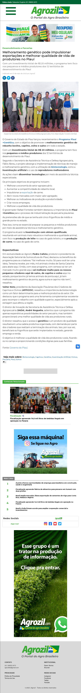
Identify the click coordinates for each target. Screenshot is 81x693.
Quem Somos (48, 665)
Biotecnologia (28, 357)
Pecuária (6, 359)
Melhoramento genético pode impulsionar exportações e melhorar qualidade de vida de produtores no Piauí (39, 55)
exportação (27, 192)
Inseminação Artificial (61, 357)
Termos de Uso (10, 678)
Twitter (46, 680)
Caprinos (39, 357)
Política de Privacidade (12, 676)
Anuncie (47, 667)
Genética (47, 357)
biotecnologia (59, 167)
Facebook (47, 678)
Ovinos (74, 357)
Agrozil (32, 73)
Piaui (13, 359)
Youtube (47, 682)
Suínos (18, 359)
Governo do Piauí (18, 347)
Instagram (47, 676)
